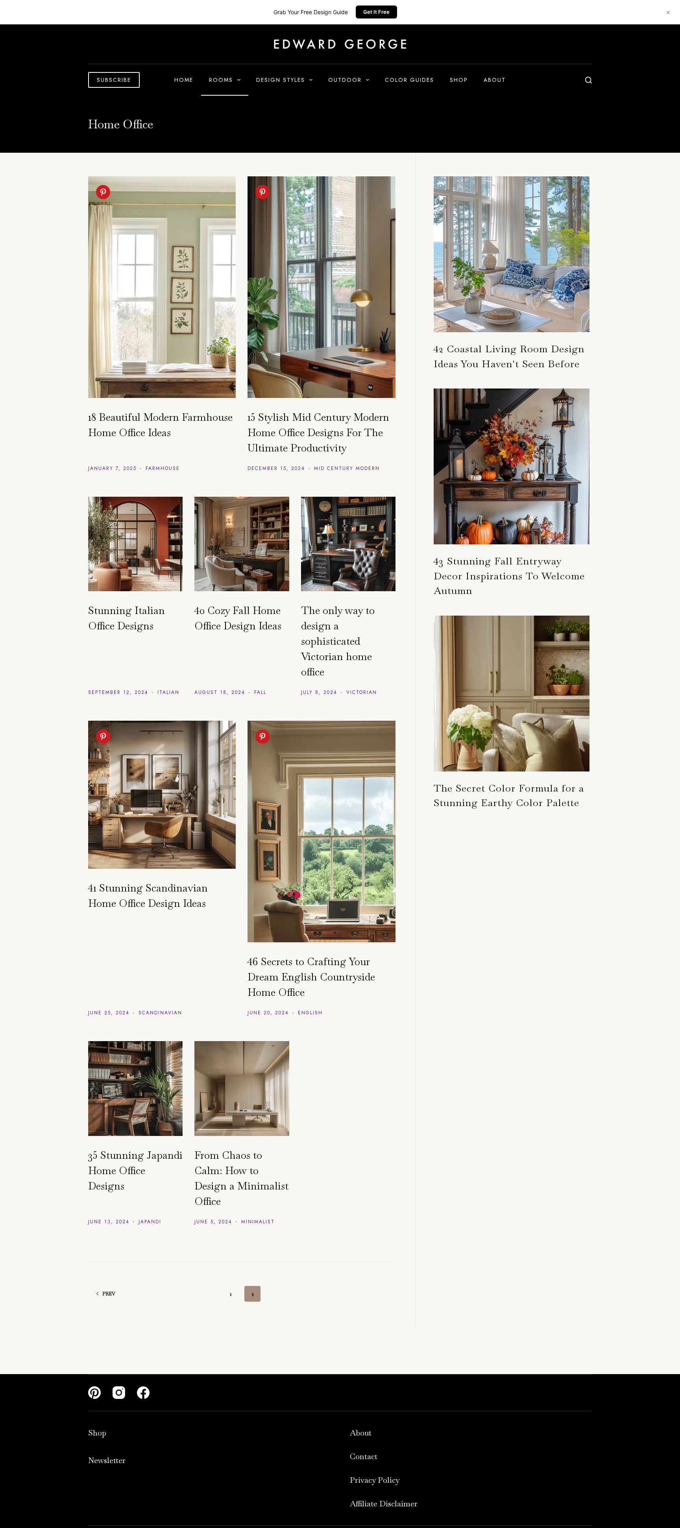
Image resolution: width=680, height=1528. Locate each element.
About (495, 80)
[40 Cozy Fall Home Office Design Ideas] (241, 544)
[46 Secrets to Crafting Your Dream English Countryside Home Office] (321, 831)
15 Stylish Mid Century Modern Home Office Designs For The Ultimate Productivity (318, 433)
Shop (459, 80)
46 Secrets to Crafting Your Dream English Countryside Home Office (311, 977)
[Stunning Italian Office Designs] (135, 544)
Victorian (361, 692)
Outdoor (345, 80)
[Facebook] (143, 1392)
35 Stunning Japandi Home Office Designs (135, 1171)
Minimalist (258, 1221)
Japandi (150, 1221)
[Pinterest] (94, 1392)
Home (183, 80)
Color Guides (409, 80)
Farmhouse (163, 468)
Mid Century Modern (347, 468)
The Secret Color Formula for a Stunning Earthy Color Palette (509, 795)
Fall (260, 692)
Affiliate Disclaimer (384, 1503)
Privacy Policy (375, 1480)
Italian (168, 692)
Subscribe (114, 80)
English (310, 1012)
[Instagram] (119, 1392)
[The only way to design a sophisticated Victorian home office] (348, 544)
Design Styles (280, 80)
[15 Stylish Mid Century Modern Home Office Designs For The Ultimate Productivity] (321, 287)
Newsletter (107, 1460)
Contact (363, 1456)
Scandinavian (160, 1012)
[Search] (588, 80)
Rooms (221, 80)
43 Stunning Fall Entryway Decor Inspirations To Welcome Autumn (509, 576)
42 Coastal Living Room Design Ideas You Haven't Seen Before (509, 356)
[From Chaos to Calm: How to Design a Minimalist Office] (241, 1088)
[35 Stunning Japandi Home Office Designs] (135, 1088)
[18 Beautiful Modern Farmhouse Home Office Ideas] (162, 287)
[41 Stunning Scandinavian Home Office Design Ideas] (162, 794)
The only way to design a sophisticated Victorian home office (338, 641)
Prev (108, 1294)
